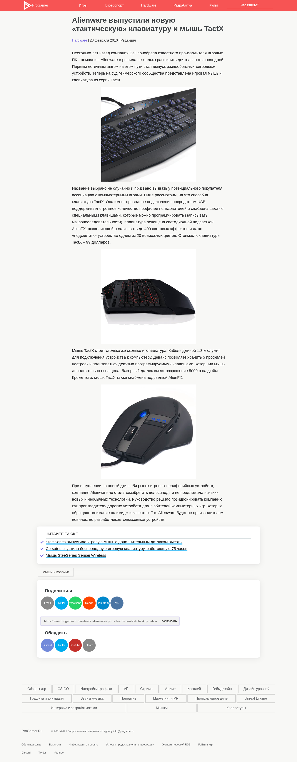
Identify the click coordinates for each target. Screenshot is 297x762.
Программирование (211, 698)
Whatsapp (75, 603)
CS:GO (63, 689)
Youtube (75, 645)
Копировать (169, 620)
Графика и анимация (47, 698)
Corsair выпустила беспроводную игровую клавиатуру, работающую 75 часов (116, 548)
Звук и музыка (92, 698)
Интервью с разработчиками (74, 708)
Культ (213, 5)
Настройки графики (96, 689)
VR (126, 689)
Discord (47, 645)
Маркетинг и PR (166, 698)
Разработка (183, 5)
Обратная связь (31, 744)
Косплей (194, 689)
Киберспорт (114, 5)
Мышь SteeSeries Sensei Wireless (76, 555)
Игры (83, 5)
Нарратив (128, 698)
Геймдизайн (222, 689)
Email (47, 603)
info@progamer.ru (123, 731)
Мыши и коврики (55, 572)
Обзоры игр (36, 689)
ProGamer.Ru (32, 731)
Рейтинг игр (205, 744)
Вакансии (55, 744)
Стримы (146, 689)
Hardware (148, 5)
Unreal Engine (256, 698)
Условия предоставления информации (130, 744)
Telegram (103, 603)
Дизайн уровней (257, 689)
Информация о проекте (83, 744)
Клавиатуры (236, 708)
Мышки (162, 708)
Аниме (170, 689)
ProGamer (40, 5)
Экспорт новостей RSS (176, 744)
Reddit (89, 603)
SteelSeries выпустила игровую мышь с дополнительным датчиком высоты (114, 542)
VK (117, 603)
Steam (89, 645)
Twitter (61, 603)
